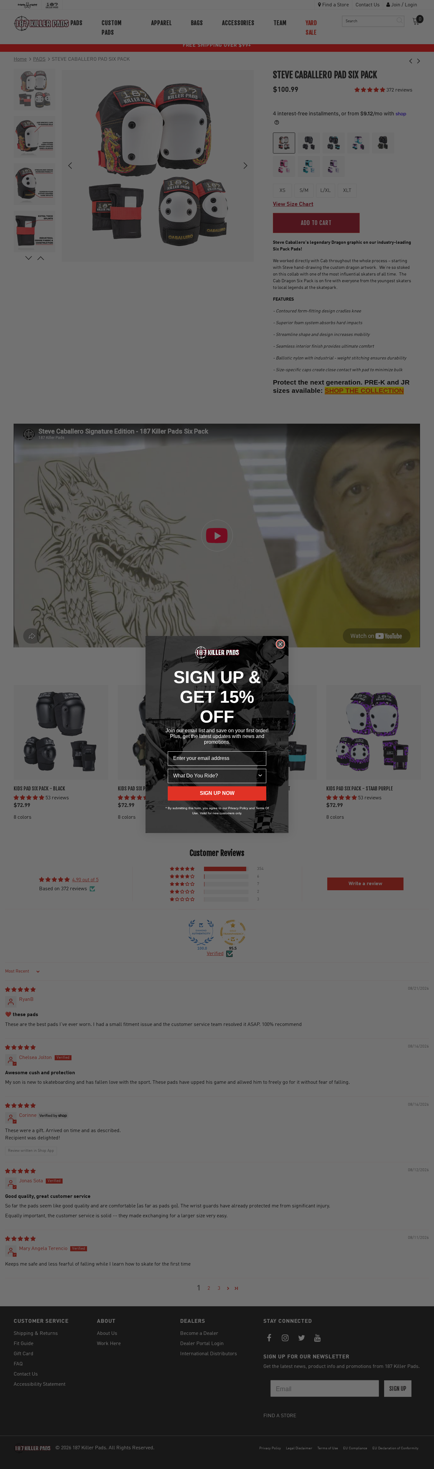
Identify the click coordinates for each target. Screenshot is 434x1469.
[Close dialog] (280, 644)
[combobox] (215, 776)
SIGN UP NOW (217, 793)
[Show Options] (260, 776)
